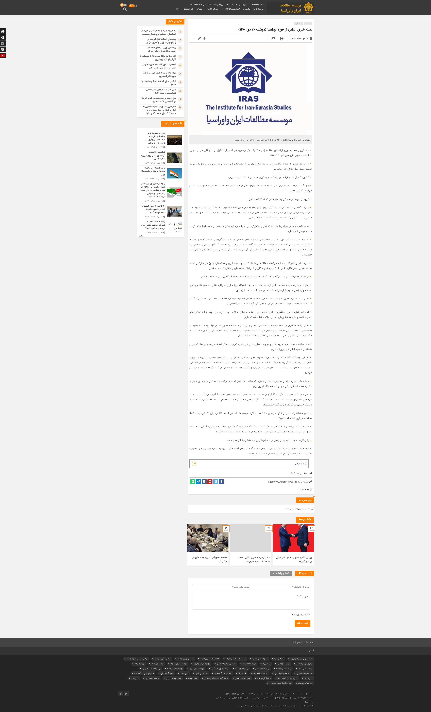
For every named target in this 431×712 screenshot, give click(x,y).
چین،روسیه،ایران (152, 678)
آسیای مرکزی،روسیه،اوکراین (301, 658)
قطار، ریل (242, 673)
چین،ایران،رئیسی (264, 678)
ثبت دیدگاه (302, 623)
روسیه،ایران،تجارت (283, 668)
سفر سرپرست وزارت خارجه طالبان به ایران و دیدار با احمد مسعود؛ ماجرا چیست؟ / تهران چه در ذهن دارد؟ (159, 110)
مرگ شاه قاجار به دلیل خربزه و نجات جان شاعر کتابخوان (159, 74)
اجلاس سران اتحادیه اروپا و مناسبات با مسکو (159, 83)
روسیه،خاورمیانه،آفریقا (219, 668)
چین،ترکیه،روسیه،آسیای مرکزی (216, 678)
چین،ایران (308, 678)
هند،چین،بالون (201, 673)
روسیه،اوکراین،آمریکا (179, 663)
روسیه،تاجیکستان (262, 668)
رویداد (200, 9)
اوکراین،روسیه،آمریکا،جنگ (137, 658)
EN (177, 9)
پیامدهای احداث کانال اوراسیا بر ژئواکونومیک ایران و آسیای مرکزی (161, 40)
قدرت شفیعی (301, 464)
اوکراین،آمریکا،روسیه (163, 658)
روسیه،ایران (139, 663)
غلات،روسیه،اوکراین (304, 673)
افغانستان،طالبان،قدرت (209, 658)
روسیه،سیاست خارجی (151, 668)
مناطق (247, 9)
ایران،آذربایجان (283, 663)
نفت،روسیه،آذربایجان (222, 673)
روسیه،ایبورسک (157, 663)
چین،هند (134, 678)
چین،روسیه (192, 678)
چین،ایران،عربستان (242, 678)
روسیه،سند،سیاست (175, 668)
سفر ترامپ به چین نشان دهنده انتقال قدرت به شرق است (254, 559)
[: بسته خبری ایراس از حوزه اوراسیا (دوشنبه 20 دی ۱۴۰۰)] (273, 39)
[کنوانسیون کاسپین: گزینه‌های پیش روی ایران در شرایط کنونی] (161, 157)
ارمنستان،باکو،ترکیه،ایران (235, 658)
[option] (293, 545)
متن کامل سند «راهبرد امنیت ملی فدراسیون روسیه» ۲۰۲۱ (161, 91)
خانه (308, 23)
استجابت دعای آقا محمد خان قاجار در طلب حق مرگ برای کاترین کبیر (159, 66)
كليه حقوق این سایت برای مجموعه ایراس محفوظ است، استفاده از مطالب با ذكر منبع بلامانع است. (275, 706)
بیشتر (141, 236)
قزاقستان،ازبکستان (282, 673)
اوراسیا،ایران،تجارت (185, 658)
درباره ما (310, 642)
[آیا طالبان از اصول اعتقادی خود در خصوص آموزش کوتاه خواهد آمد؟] (161, 211)
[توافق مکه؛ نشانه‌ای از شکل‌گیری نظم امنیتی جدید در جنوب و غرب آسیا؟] (161, 226)
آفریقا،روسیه (279, 658)
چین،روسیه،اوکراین (173, 678)
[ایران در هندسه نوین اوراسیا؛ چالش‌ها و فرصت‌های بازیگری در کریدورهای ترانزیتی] (161, 140)
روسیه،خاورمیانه (241, 668)
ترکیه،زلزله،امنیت (249, 663)
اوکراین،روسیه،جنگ (304, 663)
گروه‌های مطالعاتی (232, 9)
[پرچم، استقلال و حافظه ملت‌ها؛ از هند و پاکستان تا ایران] (161, 173)
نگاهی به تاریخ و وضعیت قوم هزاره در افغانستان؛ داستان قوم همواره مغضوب (158, 32)
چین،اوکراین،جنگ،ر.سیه (144, 673)
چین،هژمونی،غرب (305, 683)
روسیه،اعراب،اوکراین (202, 663)
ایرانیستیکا (188, 9)
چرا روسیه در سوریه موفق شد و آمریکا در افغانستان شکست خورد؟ (159, 99)
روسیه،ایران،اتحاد (305, 668)
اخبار (299, 23)
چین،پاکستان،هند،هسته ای (280, 683)
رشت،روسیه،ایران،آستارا (226, 663)
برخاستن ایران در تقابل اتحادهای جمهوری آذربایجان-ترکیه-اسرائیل (161, 49)
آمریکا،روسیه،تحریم (259, 658)
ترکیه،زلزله (266, 663)
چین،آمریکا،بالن (167, 673)
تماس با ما (297, 642)
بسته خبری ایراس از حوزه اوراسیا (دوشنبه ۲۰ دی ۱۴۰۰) (275, 30)
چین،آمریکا (184, 673)
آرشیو (311, 651)
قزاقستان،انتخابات (260, 673)
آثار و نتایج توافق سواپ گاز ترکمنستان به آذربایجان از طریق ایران (158, 57)
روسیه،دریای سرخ (197, 668)
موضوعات (259, 9)
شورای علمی (212, 9)
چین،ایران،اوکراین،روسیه (287, 678)
